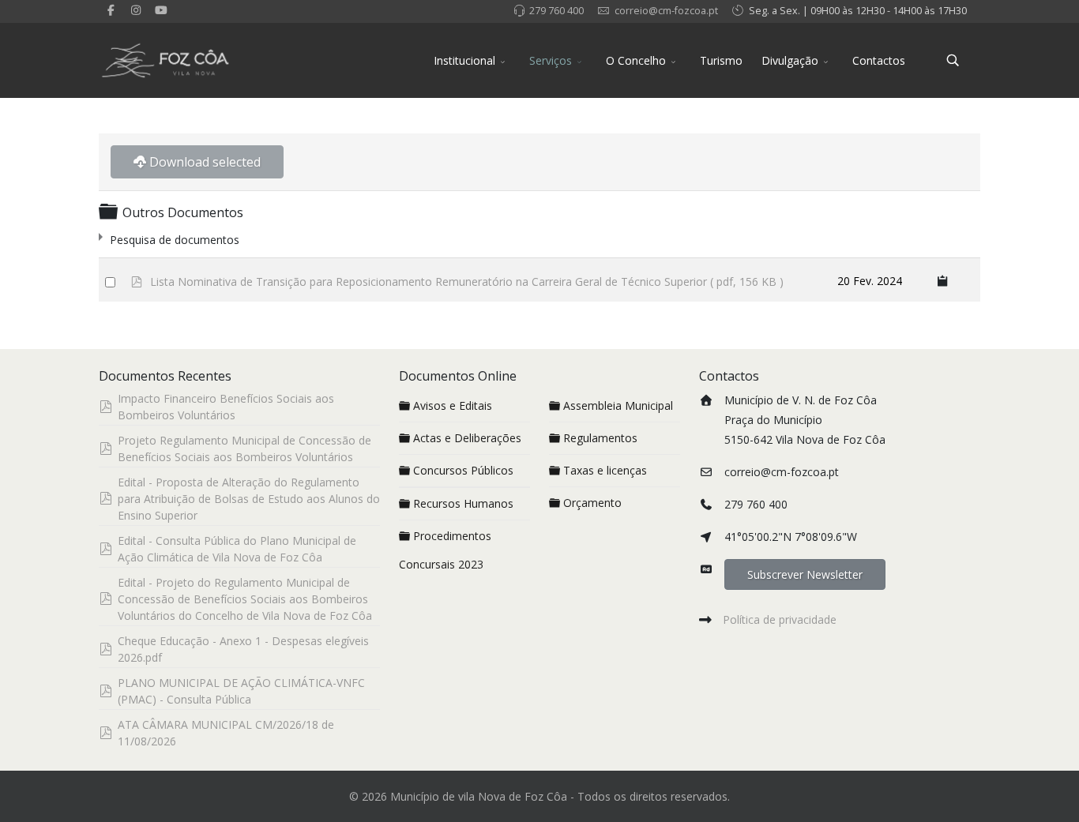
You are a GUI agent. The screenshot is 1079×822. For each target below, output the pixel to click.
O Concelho (636, 60)
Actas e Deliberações (467, 437)
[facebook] (111, 9)
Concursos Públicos (463, 470)
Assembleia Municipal (618, 405)
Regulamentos (600, 437)
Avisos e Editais (452, 405)
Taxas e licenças (605, 470)
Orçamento (592, 502)
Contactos (878, 60)
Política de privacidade (780, 619)
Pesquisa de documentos (174, 239)
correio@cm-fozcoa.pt (666, 10)
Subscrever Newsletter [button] (805, 574)
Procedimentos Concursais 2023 (445, 550)
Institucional (464, 60)
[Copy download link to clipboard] (943, 280)
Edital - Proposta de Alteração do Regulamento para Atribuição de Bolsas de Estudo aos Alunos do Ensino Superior (249, 499)
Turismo (721, 60)
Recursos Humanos (463, 503)
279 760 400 (556, 10)
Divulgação (789, 60)
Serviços (550, 60)
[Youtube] (161, 9)
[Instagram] (137, 9)
